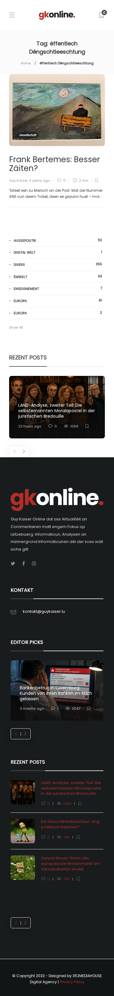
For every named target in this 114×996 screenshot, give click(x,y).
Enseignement (58, 288)
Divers (58, 264)
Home (26, 63)
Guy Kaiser (18, 180)
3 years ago (39, 180)
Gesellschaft (27, 135)
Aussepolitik (58, 240)
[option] (57, 407)
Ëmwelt (58, 276)
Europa (58, 300)
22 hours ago (29, 426)
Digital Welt (58, 252)
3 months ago (32, 708)
